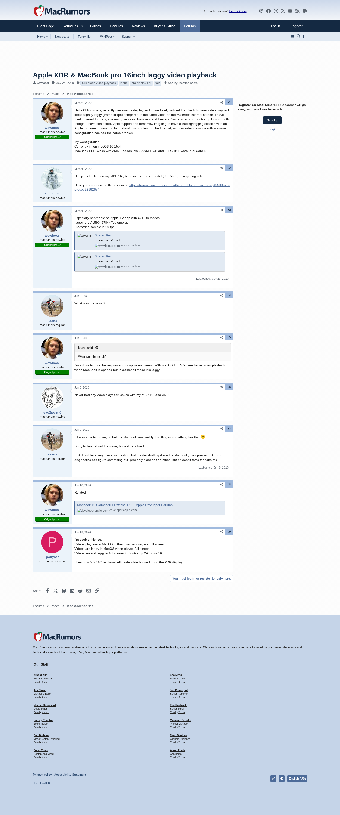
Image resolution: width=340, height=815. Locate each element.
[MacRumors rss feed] (297, 11)
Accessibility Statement (70, 774)
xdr (157, 83)
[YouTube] (290, 11)
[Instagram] (276, 11)
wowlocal (43, 83)
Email (37, 682)
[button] (68, 26)
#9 (229, 531)
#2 (229, 168)
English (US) (297, 778)
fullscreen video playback (99, 83)
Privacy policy (42, 774)
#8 (229, 484)
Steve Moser (41, 750)
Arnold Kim (40, 674)
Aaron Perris (177, 750)
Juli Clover (40, 690)
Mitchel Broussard (45, 705)
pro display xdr (141, 83)
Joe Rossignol (179, 690)
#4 (229, 295)
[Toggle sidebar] (304, 36)
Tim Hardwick (178, 705)
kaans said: (86, 347)
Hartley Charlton (43, 720)
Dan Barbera (41, 735)
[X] (283, 11)
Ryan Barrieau (178, 735)
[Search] (298, 36)
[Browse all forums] (293, 36)
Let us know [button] (238, 11)
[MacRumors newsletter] (305, 11)
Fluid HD (45, 783)
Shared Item (104, 235)
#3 (229, 210)
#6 (229, 387)
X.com (45, 682)
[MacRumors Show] (261, 11)
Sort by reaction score (183, 83)
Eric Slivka (176, 674)
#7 (229, 429)
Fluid (35, 783)
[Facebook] (268, 11)
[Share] (221, 102)
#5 (229, 337)
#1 (229, 102)
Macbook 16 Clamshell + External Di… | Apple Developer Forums (125, 505)
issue (123, 83)
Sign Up (272, 120)
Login (273, 129)
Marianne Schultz (180, 720)
